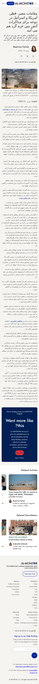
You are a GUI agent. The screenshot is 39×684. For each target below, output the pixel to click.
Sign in (4, 3)
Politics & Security (13, 584)
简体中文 (22, 101)
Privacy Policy (33, 617)
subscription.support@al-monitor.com (26, 667)
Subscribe (10, 3)
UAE (36, 592)
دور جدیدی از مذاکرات (10, 109)
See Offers (20, 452)
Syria (35, 608)
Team (17, 620)
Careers (16, 623)
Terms (16, 457)
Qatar (35, 603)
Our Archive (15, 595)
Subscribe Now (30, 574)
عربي (29, 101)
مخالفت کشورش (16, 321)
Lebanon (34, 605)
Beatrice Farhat (21, 46)
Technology (15, 589)
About (17, 615)
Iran (36, 589)
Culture (17, 592)
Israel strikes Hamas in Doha (20, 539)
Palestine (34, 597)
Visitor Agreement (32, 615)
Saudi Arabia (33, 587)
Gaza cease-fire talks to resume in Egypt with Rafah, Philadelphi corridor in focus (23, 494)
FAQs (35, 620)
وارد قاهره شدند (24, 198)
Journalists (16, 617)
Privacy (22, 457)
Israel (35, 595)
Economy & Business (13, 587)
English (34, 101)
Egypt (35, 600)
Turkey (35, 584)
